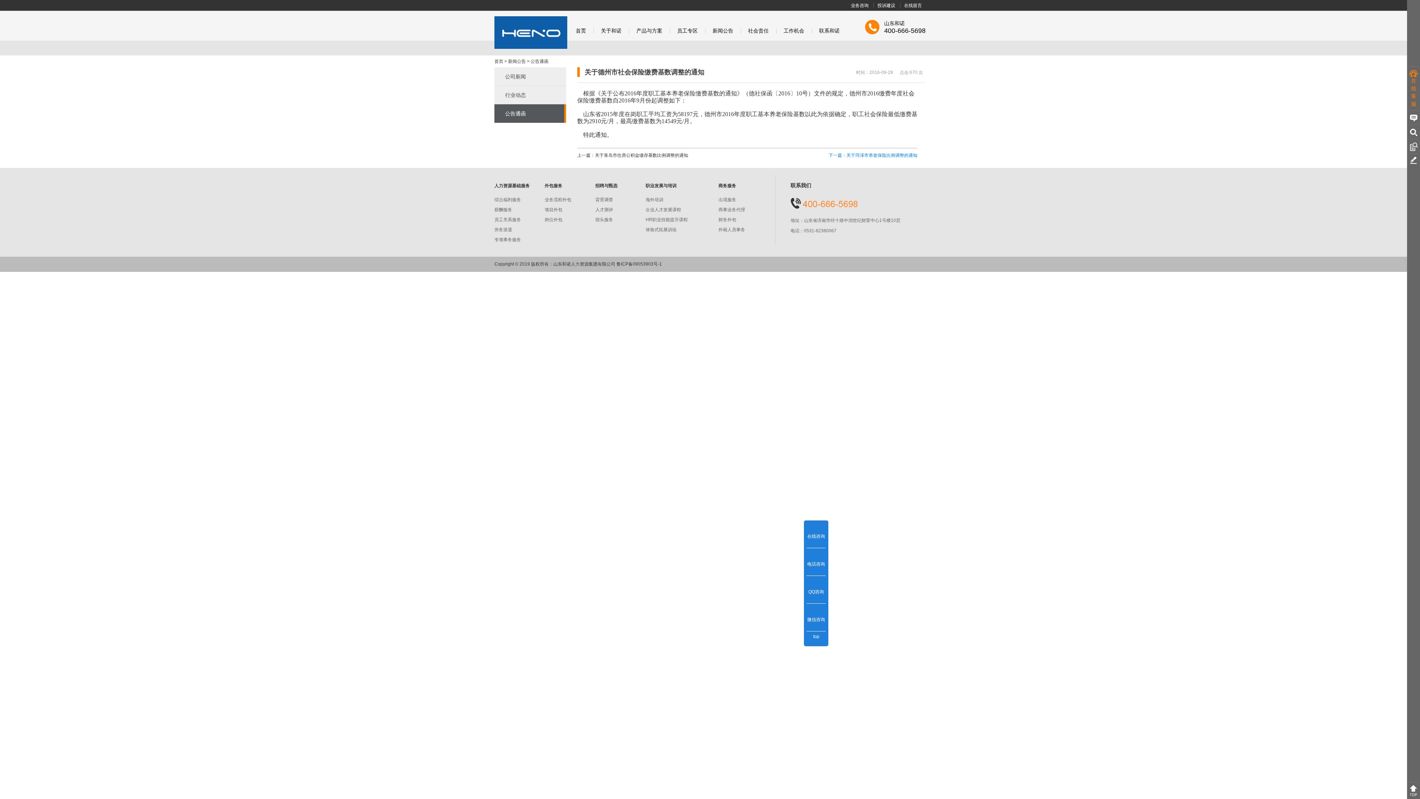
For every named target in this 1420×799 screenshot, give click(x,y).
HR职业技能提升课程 (667, 219)
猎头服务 (604, 219)
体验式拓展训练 (661, 229)
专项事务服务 (507, 239)
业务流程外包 (558, 199)
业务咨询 (860, 5)
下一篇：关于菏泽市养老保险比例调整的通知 (873, 155)
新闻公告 (723, 31)
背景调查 (604, 199)
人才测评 (604, 209)
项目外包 (553, 209)
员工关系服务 (507, 219)
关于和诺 (611, 31)
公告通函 (539, 61)
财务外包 (727, 219)
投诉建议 (886, 5)
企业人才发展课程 (663, 209)
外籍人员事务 (732, 229)
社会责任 (758, 31)
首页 (581, 31)
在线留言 (913, 5)
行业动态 (515, 95)
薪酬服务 (503, 209)
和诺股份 (530, 32)
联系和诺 (829, 31)
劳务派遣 (503, 229)
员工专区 (687, 31)
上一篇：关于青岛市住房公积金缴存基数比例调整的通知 (632, 155)
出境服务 (727, 199)
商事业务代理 (732, 209)
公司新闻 (515, 77)
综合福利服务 (507, 199)
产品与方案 (649, 31)
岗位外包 (553, 219)
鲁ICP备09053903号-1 (639, 264)
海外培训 (654, 199)
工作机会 (794, 31)
